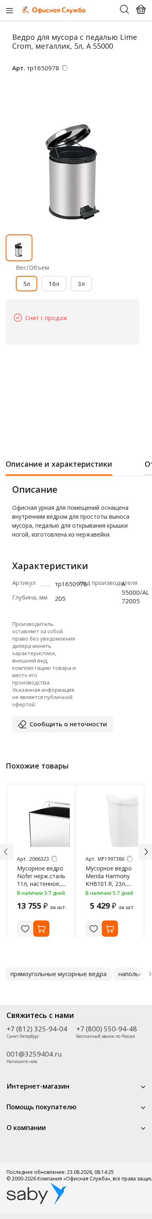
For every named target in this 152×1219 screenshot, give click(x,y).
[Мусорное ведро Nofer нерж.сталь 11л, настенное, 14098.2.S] (43, 820)
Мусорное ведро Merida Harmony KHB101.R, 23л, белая (109, 879)
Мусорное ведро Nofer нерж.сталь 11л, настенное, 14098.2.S (41, 879)
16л (54, 283)
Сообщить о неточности (68, 724)
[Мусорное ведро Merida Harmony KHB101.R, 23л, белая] (112, 820)
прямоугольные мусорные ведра (59, 974)
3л (81, 283)
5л (26, 283)
